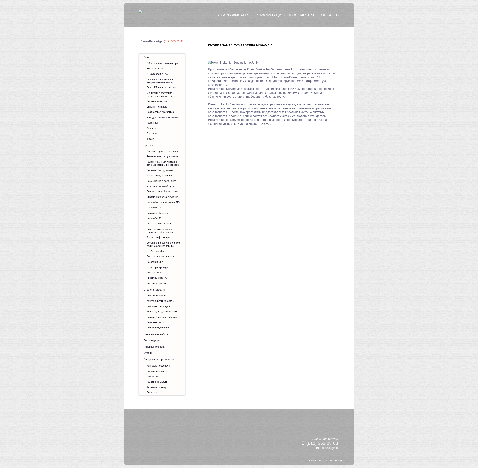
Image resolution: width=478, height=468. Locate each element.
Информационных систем (285, 15)
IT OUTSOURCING (332, 460)
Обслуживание (234, 15)
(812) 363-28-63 (322, 443)
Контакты (329, 15)
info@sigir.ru (329, 448)
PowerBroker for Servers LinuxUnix (240, 44)
